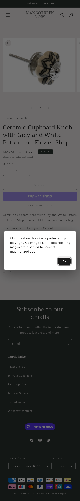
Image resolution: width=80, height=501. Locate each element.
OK (64, 261)
